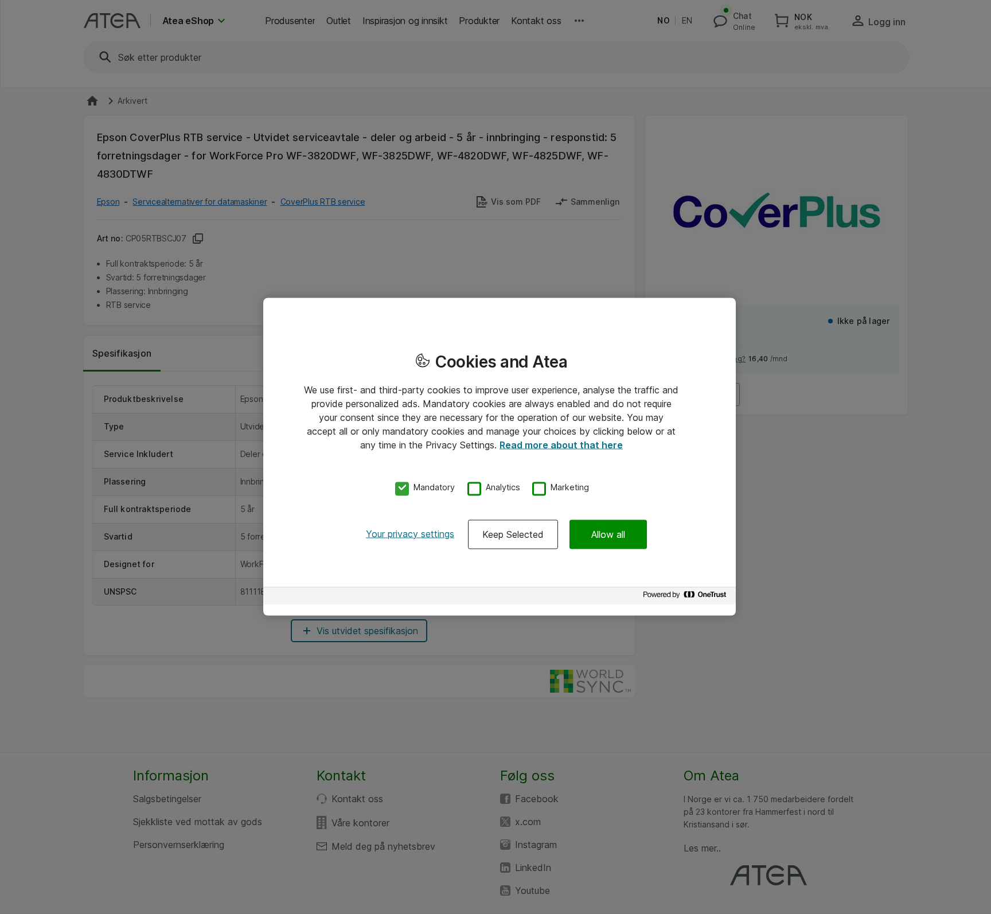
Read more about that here (561, 445)
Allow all (608, 534)
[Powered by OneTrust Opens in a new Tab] (686, 597)
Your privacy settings (410, 533)
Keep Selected (513, 534)
